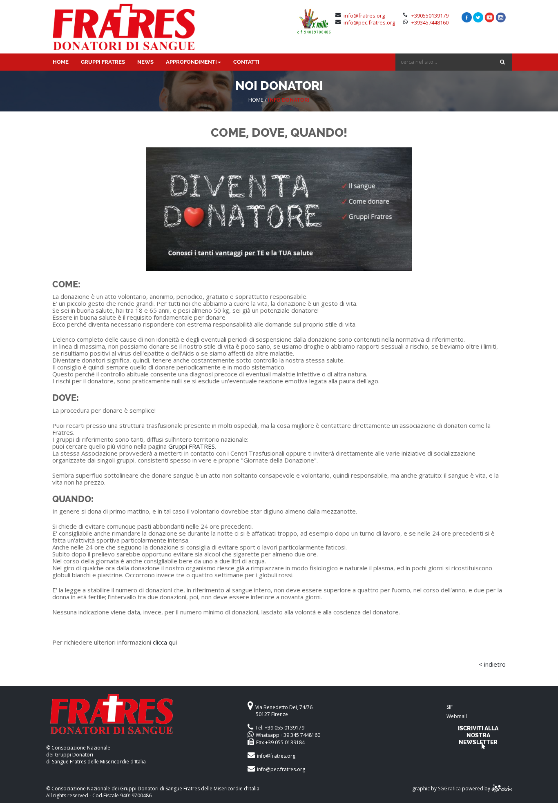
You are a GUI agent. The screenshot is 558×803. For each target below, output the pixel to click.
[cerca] (502, 62)
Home (255, 99)
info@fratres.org (364, 15)
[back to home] (139, 719)
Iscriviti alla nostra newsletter (478, 735)
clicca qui (165, 642)
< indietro (492, 664)
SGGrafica (449, 788)
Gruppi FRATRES (191, 446)
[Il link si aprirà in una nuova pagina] (501, 788)
